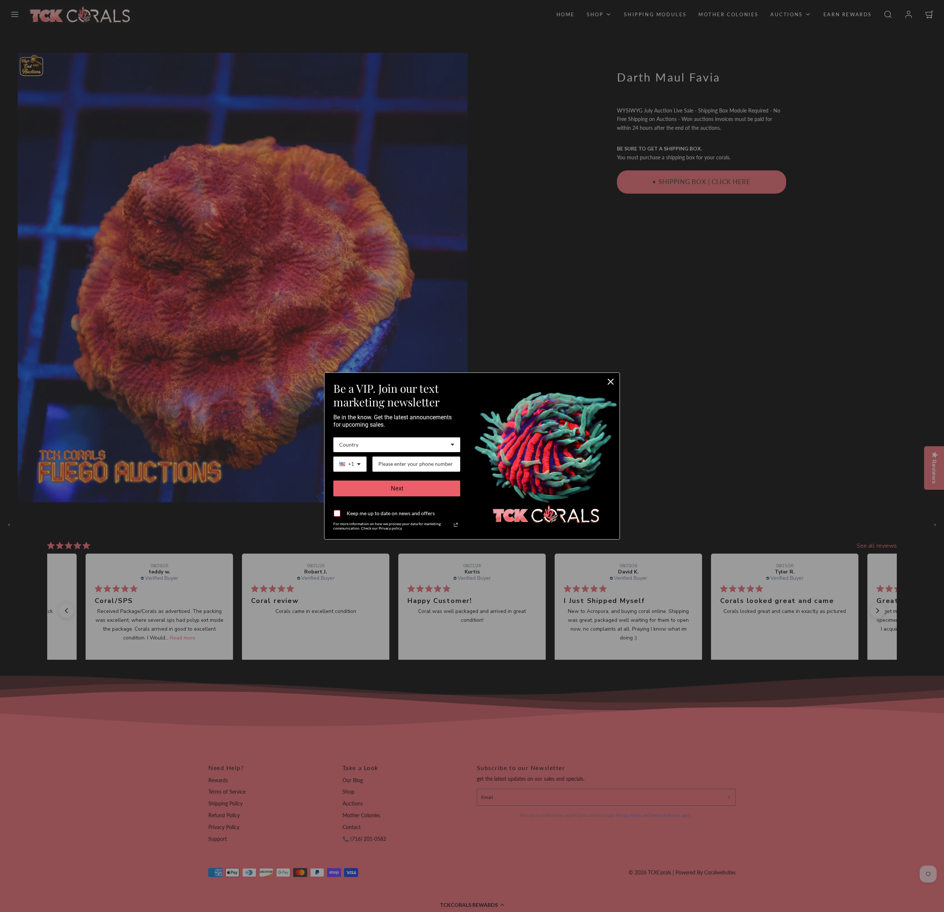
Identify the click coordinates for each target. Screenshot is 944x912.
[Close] (611, 382)
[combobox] (396, 444)
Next (397, 488)
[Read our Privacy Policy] (455, 524)
